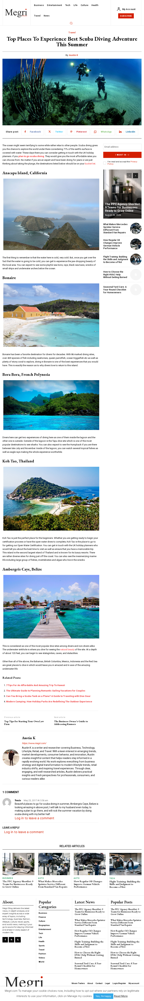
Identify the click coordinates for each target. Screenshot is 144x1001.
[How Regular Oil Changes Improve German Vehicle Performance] (136, 244)
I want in (120, 155)
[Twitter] (18, 939)
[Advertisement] (122, 316)
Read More (121, 996)
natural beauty (67, 649)
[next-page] (135, 175)
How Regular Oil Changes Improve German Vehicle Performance (112, 244)
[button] (71, 23)
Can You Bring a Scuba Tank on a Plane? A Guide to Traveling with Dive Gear (48, 696)
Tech (112, 878)
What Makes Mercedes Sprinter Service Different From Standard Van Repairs (115, 228)
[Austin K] (10, 758)
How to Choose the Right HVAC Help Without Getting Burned (115, 274)
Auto (41, 878)
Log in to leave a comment (34, 818)
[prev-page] (129, 175)
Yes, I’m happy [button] (103, 996)
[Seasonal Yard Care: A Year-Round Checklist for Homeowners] (136, 289)
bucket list (90, 163)
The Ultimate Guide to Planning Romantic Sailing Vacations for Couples (45, 690)
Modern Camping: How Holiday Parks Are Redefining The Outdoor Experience (49, 701)
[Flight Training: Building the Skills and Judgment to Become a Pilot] (136, 259)
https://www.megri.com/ (34, 743)
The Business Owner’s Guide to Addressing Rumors (71, 723)
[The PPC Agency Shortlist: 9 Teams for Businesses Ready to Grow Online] (122, 194)
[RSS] (11, 939)
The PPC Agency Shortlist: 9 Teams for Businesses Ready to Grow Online (122, 207)
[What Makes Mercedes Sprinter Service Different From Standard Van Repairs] (136, 228)
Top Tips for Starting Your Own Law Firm (24, 723)
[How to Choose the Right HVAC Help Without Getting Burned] (136, 274)
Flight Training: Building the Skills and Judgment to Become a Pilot (115, 259)
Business (7, 878)
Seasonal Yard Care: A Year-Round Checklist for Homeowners (115, 290)
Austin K (73, 55)
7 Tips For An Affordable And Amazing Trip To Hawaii (35, 685)
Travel (72, 32)
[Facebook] (5, 939)
